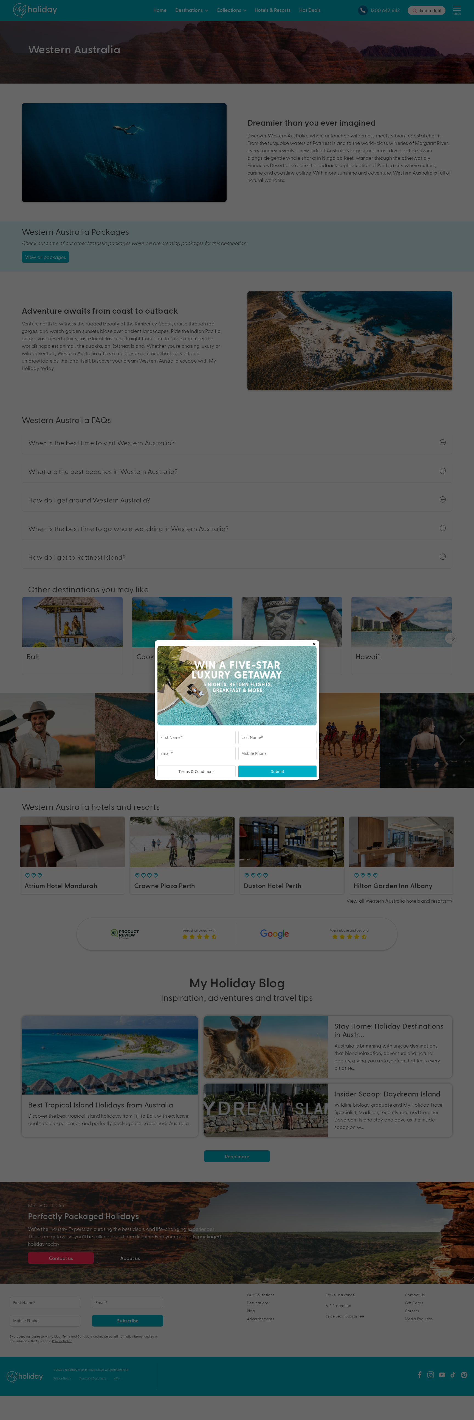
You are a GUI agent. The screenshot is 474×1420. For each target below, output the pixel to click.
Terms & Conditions (197, 771)
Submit (277, 771)
